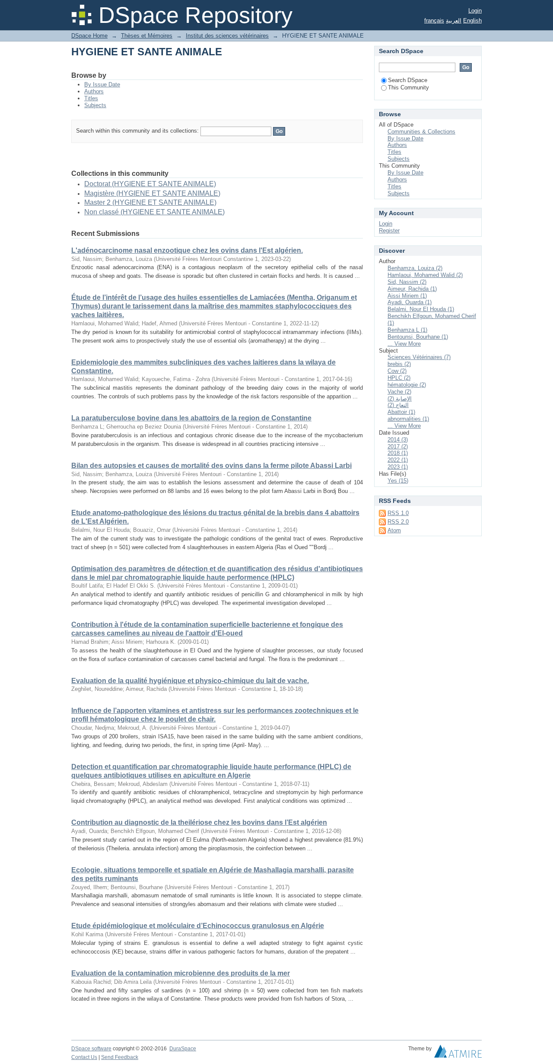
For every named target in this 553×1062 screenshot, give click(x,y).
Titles (91, 98)
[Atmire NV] (458, 1053)
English (472, 20)
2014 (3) (398, 439)
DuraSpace (182, 1049)
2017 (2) (398, 446)
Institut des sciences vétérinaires (227, 35)
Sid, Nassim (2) (407, 282)
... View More (404, 343)
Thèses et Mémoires (146, 35)
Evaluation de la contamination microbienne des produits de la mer (180, 973)
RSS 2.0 (398, 521)
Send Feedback (119, 1057)
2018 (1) (398, 453)
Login (475, 10)
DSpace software (91, 1049)
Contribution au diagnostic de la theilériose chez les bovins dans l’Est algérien (199, 822)
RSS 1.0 (398, 513)
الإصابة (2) (400, 398)
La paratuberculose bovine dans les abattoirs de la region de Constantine (191, 418)
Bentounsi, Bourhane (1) (418, 337)
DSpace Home (89, 35)
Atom (394, 530)
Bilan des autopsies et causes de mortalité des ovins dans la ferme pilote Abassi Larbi (211, 465)
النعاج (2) (398, 405)
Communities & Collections (421, 131)
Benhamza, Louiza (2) (415, 268)
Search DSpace (407, 80)
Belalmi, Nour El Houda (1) (421, 309)
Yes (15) (398, 480)
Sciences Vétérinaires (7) (419, 357)
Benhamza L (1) (407, 330)
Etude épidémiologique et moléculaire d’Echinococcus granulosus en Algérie (197, 925)
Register (389, 230)
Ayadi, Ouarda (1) (410, 302)
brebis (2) (399, 364)
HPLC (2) (399, 378)
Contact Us (84, 1057)
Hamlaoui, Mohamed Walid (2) (425, 275)
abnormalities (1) (408, 419)
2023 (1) (398, 467)
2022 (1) (398, 460)
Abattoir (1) (401, 412)
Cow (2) (397, 371)
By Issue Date (102, 84)
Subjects (95, 105)
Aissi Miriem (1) (407, 296)
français (434, 20)
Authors (94, 91)
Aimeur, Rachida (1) (412, 289)
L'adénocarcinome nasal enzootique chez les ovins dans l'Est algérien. (187, 250)
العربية (453, 20)
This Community (408, 87)
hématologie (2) (407, 385)
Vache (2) (399, 391)
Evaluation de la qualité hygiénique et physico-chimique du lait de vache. (190, 680)
